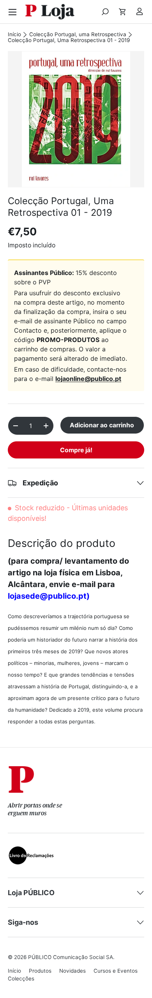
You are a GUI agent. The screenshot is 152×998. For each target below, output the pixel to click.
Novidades (72, 971)
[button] (122, 11)
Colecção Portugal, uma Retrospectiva (77, 34)
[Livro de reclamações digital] (31, 851)
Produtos (40, 971)
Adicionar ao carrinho (102, 425)
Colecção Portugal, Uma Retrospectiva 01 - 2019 (69, 40)
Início (14, 34)
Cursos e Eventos (116, 971)
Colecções (21, 978)
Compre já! (76, 450)
